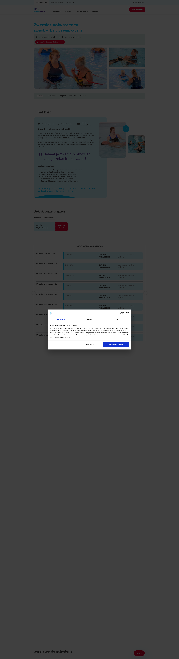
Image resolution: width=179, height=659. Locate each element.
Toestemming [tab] (61, 319)
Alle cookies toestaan (116, 344)
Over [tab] (117, 319)
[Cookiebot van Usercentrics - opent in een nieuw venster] (121, 313)
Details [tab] (89, 319)
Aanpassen (88, 344)
